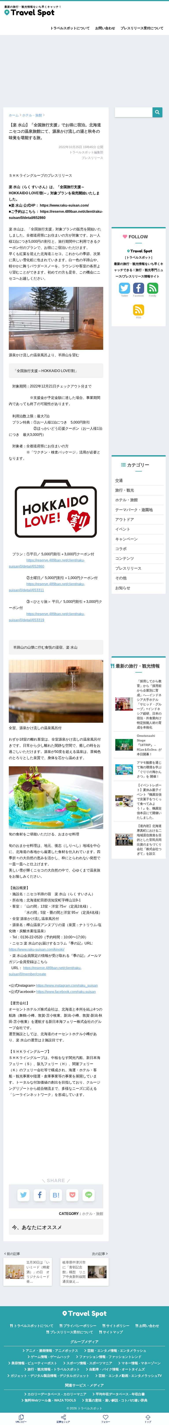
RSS (138, 317)
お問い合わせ (105, 28)
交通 (119, 481)
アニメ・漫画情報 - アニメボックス (52, 1350)
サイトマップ (113, 1332)
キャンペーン (126, 539)
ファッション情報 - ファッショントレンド (110, 1357)
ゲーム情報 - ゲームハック (50, 1357)
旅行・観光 (124, 490)
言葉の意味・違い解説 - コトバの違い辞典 (116, 1400)
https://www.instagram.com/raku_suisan (67, 985)
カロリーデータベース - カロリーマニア (57, 1394)
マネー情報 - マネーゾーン (141, 1363)
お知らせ (122, 588)
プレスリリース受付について (142, 28)
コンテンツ (124, 558)
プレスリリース (128, 568)
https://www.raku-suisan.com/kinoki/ (36, 949)
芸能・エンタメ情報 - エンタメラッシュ (116, 1350)
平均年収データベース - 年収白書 (120, 1394)
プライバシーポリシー (79, 1326)
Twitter (124, 295)
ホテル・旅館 (92, 1214)
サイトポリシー (117, 1326)
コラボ (121, 549)
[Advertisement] (84, 69)
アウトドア (124, 519)
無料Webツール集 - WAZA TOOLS (50, 1400)
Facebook (138, 295)
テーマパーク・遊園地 (134, 510)
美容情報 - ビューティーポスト (34, 1363)
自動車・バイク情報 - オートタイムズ (117, 1369)
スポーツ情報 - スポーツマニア (89, 1363)
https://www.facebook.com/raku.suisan (66, 992)
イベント (122, 529)
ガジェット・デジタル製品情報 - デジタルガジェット (50, 1375)
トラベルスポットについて (70, 28)
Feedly (152, 295)
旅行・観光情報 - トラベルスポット (54, 1369)
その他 (121, 578)
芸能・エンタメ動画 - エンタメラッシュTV (130, 1375)
